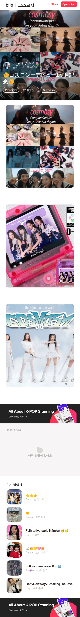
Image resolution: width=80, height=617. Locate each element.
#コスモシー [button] (30, 90)
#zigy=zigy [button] (49, 90)
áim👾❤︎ (30, 570)
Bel (27, 534)
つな (28, 588)
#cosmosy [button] (11, 90)
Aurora (29, 517)
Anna (28, 499)
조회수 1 (36, 534)
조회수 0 (38, 499)
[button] (54, 5)
